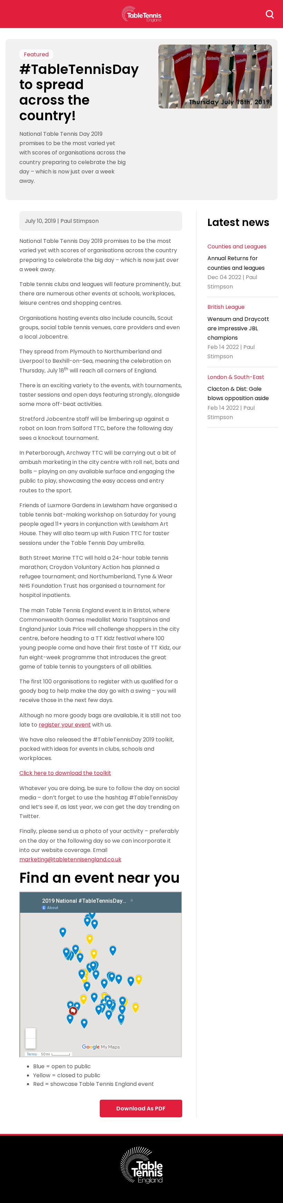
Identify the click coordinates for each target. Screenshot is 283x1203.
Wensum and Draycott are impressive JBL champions (238, 328)
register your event (65, 725)
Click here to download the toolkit (65, 773)
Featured (36, 54)
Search (269, 14)
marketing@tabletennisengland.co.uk (70, 859)
